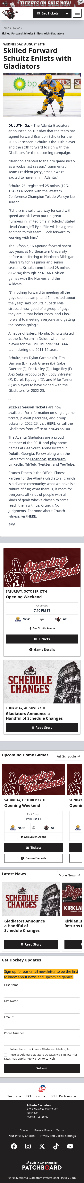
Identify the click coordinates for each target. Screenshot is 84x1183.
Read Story (44, 727)
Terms (60, 1130)
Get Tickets (50, 13)
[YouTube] (70, 1146)
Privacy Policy (43, 1130)
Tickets (44, 639)
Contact (25, 1130)
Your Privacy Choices (21, 1136)
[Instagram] (27, 1146)
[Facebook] (13, 1146)
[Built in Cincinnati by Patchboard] (42, 1165)
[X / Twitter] (42, 1146)
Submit (42, 1068)
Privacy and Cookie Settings (58, 1136)
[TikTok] (56, 1146)
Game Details (44, 649)
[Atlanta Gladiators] (10, 13)
